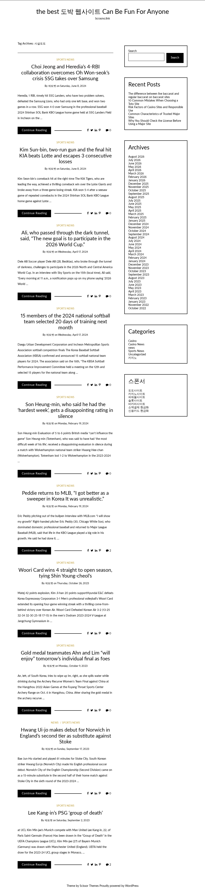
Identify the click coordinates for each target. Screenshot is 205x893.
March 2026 (136, 173)
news (54, 723)
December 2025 (138, 183)
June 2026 (135, 163)
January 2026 (136, 180)
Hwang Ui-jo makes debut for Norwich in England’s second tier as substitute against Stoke (65, 736)
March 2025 (136, 214)
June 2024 (135, 244)
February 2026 (137, 177)
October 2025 (137, 190)
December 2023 (138, 264)
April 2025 (134, 210)
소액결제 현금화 (138, 407)
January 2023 (136, 301)
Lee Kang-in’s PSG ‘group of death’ (65, 813)
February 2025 (137, 217)
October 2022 (137, 308)
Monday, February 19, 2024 (73, 423)
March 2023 (136, 295)
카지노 (132, 358)
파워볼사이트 (136, 397)
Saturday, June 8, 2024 (73, 86)
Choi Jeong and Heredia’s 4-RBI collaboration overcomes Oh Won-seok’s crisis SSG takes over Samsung (65, 72)
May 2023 (134, 288)
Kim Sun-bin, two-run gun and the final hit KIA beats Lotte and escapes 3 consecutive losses (65, 155)
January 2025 (136, 220)
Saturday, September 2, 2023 (73, 820)
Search (132, 51)
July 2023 (134, 281)
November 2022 (138, 305)
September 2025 (138, 194)
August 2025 (136, 197)
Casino (132, 341)
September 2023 (138, 274)
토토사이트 (135, 390)
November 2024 (138, 227)
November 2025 (138, 187)
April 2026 (134, 170)
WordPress (132, 886)
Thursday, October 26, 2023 (73, 583)
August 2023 (136, 278)
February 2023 (137, 298)
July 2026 (134, 160)
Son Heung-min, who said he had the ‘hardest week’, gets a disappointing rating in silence (65, 410)
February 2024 (137, 257)
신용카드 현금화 (138, 411)
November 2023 (138, 268)
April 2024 (134, 251)
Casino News (136, 344)
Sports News (65, 60)
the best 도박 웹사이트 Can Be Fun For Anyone (102, 12)
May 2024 (134, 247)
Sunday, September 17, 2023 (73, 749)
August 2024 (136, 237)
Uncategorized (137, 354)
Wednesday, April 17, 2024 (73, 252)
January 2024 (136, 261)
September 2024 (138, 234)
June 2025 (135, 204)
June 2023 (135, 285)
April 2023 (134, 291)
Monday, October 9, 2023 (73, 666)
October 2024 (137, 231)
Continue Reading (34, 130)
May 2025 (134, 207)
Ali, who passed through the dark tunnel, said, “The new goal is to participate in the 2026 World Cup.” (65, 238)
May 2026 (134, 167)
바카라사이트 (136, 404)
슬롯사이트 (135, 400)
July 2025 (134, 200)
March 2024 (136, 254)
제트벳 (52, 86)
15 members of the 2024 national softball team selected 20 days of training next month (65, 321)
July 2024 (134, 241)
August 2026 (136, 156)
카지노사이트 (136, 394)
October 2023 (137, 271)
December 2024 (138, 224)
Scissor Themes (89, 886)
